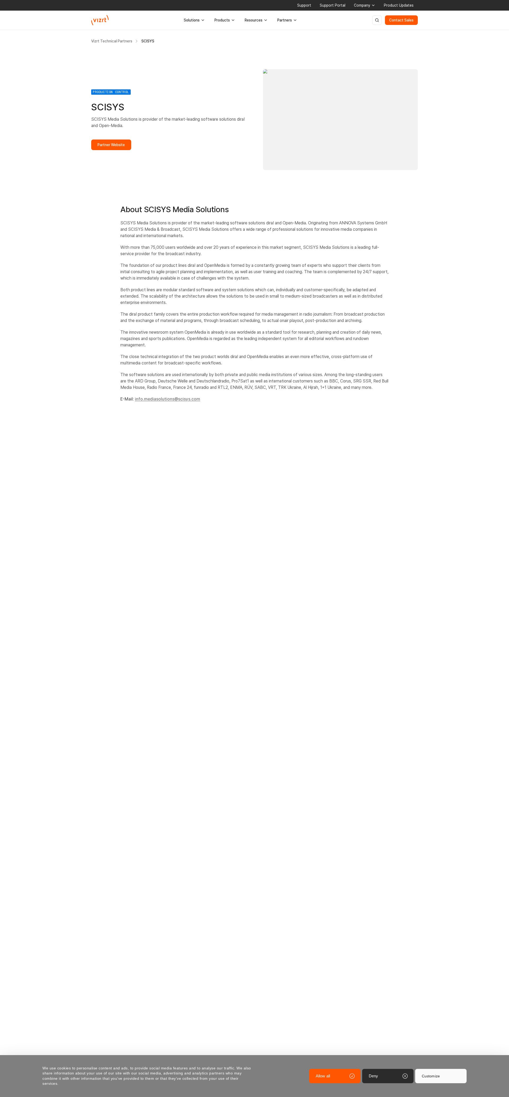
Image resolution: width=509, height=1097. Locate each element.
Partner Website (111, 145)
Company (362, 5)
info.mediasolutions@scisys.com (167, 399)
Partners (284, 20)
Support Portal (332, 5)
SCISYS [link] (147, 41)
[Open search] (377, 20)
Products (222, 20)
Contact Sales (401, 20)
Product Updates (399, 5)
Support (304, 5)
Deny (373, 1076)
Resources (253, 20)
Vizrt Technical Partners (111, 41)
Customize (431, 1076)
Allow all (323, 1076)
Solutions (192, 20)
